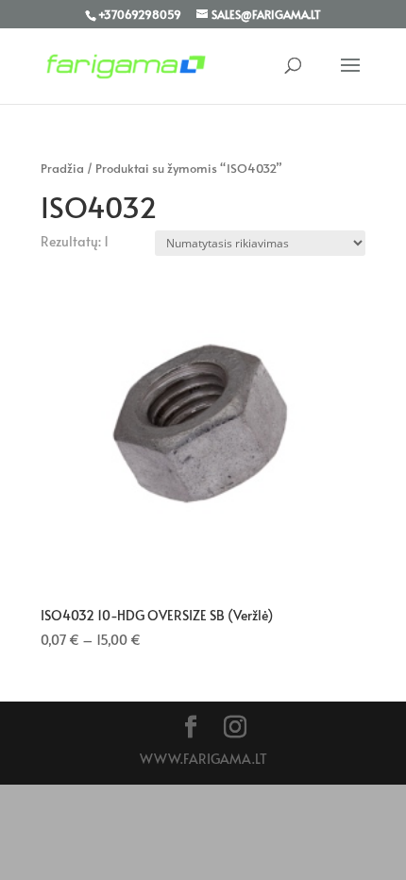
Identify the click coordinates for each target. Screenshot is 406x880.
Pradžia (62, 168)
